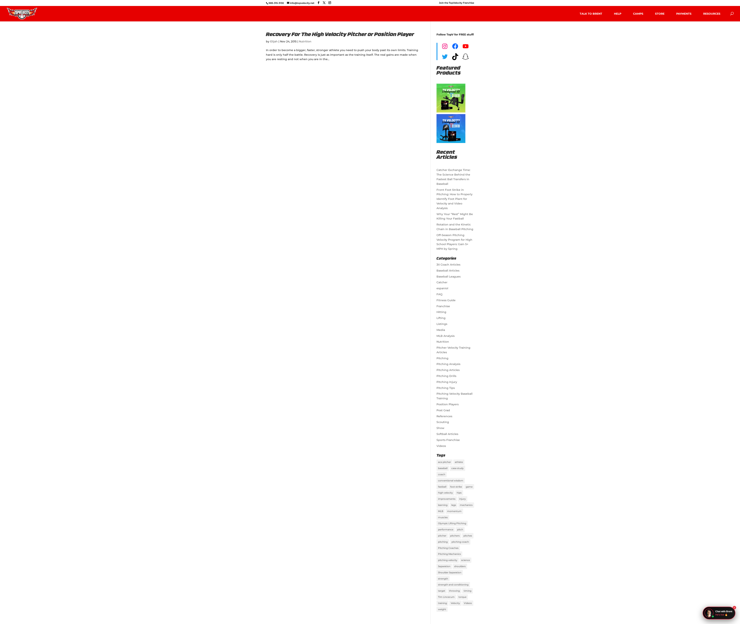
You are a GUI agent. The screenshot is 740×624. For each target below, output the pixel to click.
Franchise (443, 306)
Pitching (442, 358)
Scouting (442, 422)
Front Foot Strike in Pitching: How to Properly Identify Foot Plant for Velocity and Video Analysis (454, 199)
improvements (446, 498)
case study (457, 468)
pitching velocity (447, 560)
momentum (454, 511)
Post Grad (443, 410)
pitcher (442, 535)
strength (443, 578)
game (469, 486)
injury (462, 498)
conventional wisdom (450, 480)
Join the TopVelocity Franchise (456, 3)
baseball (442, 468)
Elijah (274, 41)
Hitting (441, 312)
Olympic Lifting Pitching (452, 523)
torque (462, 596)
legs (453, 505)
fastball (442, 486)
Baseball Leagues (448, 276)
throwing (454, 590)
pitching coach (460, 541)
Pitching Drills (446, 376)
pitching (443, 541)
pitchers (455, 535)
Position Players (447, 404)
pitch (460, 529)
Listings (441, 324)
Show (440, 428)
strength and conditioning (453, 584)
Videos (441, 446)
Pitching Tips (445, 388)
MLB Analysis (445, 336)
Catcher (441, 282)
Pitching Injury (446, 382)
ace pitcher (444, 462)
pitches (467, 535)
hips (459, 492)
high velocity (445, 492)
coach (441, 474)
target (441, 590)
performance (445, 529)
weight (442, 609)
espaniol (442, 288)
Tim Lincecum (446, 596)
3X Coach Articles (448, 264)
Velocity (455, 603)
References (444, 416)
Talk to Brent (591, 13)
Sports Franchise (448, 440)
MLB (440, 511)
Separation (444, 566)
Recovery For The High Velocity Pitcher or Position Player (340, 34)
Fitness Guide (446, 300)
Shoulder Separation (449, 572)
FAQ (439, 294)
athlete (459, 462)
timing (467, 590)
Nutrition (305, 41)
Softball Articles (447, 434)
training (442, 603)
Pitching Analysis (448, 364)
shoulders (460, 566)
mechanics (466, 505)
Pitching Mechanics (449, 554)
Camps (638, 13)
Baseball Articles (447, 270)
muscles (443, 517)
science (465, 560)
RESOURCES (711, 13)
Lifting (441, 318)
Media (440, 330)
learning (442, 505)
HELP (617, 13)
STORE (659, 13)
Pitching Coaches (448, 548)
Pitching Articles (448, 370)
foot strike (456, 486)
